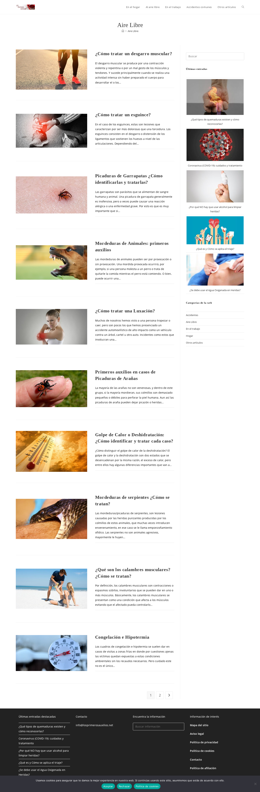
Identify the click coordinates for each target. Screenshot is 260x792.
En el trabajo (193, 328)
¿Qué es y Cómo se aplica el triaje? (215, 249)
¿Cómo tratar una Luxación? (125, 310)
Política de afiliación (203, 768)
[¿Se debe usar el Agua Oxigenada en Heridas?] (215, 270)
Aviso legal (197, 733)
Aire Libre (133, 31)
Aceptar (108, 786)
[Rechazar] (255, 784)
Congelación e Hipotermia (122, 637)
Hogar (189, 335)
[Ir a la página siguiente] (169, 695)
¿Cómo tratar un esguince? (123, 114)
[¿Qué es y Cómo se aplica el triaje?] (215, 230)
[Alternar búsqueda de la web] (243, 7)
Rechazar (124, 786)
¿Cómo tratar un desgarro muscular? (133, 53)
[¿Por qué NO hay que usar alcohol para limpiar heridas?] (215, 186)
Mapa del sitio (199, 725)
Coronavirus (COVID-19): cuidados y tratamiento (215, 165)
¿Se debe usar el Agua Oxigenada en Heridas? (215, 290)
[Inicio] (123, 31)
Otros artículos (194, 342)
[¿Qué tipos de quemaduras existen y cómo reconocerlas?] (215, 97)
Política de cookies (147, 786)
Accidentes (192, 315)
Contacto (196, 759)
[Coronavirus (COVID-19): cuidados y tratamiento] (215, 145)
